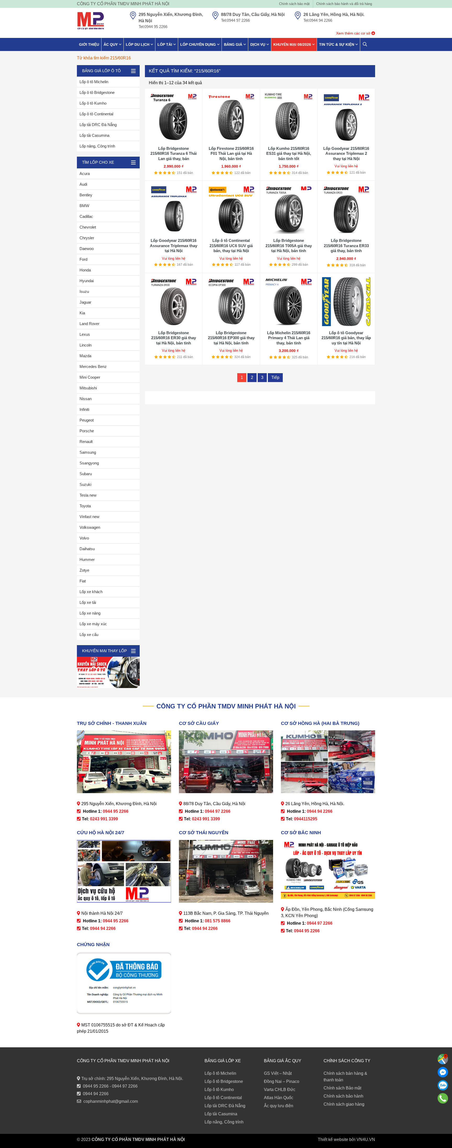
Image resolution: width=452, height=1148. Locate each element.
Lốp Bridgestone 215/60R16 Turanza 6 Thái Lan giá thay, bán (173, 153)
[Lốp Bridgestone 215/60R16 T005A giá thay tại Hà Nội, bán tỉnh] (288, 209)
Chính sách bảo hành (343, 1096)
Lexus (85, 334)
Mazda (85, 356)
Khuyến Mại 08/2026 (292, 44)
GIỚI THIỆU (89, 44)
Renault (86, 441)
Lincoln (86, 345)
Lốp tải (164, 44)
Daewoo (87, 248)
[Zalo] (443, 1085)
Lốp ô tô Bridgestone (97, 92)
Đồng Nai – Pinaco (281, 1081)
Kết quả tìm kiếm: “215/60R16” (185, 70)
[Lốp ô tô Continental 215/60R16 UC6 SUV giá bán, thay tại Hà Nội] (231, 209)
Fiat (83, 581)
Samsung (88, 452)
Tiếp (275, 377)
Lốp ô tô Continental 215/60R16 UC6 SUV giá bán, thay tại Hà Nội (231, 245)
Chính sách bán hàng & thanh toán (345, 1076)
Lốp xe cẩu (89, 634)
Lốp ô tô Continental (96, 114)
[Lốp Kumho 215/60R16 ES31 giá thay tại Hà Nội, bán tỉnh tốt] (288, 117)
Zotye (84, 570)
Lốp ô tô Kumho (93, 103)
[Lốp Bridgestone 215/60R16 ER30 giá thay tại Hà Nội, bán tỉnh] (173, 301)
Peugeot (87, 420)
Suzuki (85, 484)
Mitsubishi (88, 388)
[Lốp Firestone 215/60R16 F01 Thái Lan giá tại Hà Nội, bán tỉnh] (231, 117)
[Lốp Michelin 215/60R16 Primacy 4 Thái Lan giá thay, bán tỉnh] (288, 301)
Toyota (85, 506)
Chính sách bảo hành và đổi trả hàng (344, 4)
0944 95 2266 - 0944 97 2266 (110, 1086)
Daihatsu (87, 549)
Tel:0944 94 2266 (317, 20)
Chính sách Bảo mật (342, 1088)
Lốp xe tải (88, 602)
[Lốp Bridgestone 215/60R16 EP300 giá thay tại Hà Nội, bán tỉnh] (231, 301)
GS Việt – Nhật (278, 1073)
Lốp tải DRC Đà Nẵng (98, 124)
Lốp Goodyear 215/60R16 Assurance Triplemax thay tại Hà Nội (173, 245)
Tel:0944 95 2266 (153, 26)
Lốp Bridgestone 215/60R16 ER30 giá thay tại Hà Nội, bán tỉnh (173, 338)
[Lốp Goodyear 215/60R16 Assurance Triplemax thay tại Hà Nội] (173, 209)
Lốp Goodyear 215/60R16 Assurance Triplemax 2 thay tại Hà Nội (346, 153)
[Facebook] (443, 1072)
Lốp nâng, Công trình (97, 146)
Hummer (87, 559)
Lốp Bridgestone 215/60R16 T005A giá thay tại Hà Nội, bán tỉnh (288, 245)
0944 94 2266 (96, 1094)
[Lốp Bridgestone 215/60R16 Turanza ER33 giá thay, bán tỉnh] (346, 209)
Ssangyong (89, 463)
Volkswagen (90, 527)
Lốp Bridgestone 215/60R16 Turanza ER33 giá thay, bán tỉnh (346, 245)
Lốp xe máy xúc (93, 624)
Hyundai (87, 281)
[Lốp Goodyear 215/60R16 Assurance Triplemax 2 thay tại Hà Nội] (346, 117)
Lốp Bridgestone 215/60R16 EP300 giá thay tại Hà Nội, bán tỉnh (231, 338)
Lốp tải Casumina (94, 135)
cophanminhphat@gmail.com (110, 1101)
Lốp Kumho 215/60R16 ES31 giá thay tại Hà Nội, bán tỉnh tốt (288, 153)
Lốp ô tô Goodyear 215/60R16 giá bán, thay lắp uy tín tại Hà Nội (346, 338)
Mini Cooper (90, 377)
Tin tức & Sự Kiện (336, 44)
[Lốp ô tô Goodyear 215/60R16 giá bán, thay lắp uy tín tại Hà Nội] (346, 301)
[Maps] (443, 1059)
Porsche (87, 431)
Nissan (86, 398)
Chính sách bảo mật (294, 4)
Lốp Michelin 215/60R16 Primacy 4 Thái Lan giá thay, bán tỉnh (288, 338)
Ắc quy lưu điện (278, 1106)
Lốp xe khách (91, 591)
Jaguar (85, 302)
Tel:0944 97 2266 (235, 20)
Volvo (84, 538)
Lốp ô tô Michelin (94, 81)
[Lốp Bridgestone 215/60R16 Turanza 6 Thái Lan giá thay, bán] (173, 117)
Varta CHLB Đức (279, 1089)
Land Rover (89, 323)
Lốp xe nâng (90, 613)
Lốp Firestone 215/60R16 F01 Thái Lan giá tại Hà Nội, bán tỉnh (231, 153)
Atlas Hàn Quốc (278, 1097)
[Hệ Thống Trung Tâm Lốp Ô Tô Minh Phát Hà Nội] (90, 21)
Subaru (86, 473)
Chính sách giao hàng (344, 1104)
